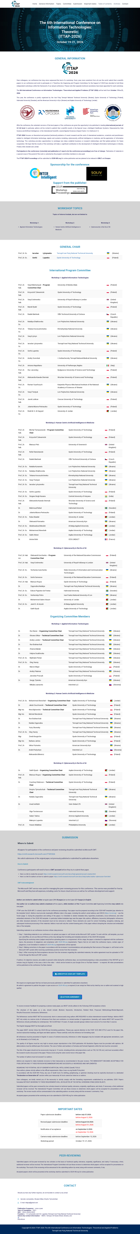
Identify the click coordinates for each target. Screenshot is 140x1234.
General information (46, 4)
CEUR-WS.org (62, 942)
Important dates (90, 4)
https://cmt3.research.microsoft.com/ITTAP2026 (36, 854)
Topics (58, 4)
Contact (125, 4)
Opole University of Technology (68, 258)
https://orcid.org (110, 913)
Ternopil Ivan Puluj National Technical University (75, 253)
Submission (77, 4)
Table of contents (105, 4)
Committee (67, 4)
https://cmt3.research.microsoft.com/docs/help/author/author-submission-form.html (82, 877)
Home (34, 4)
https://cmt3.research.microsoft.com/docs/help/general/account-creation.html (70, 874)
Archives (117, 4)
